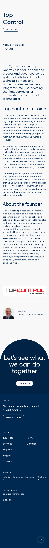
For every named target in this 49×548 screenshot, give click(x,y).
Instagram (30, 477)
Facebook (18, 477)
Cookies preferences (13, 494)
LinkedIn (6, 477)
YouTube (41, 477)
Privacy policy (10, 490)
